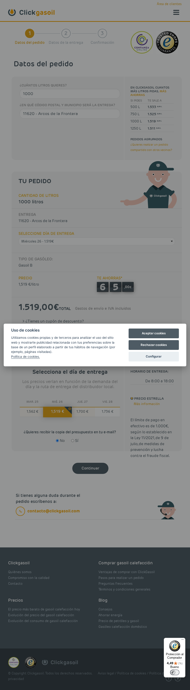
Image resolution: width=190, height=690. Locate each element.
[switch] (174, 672)
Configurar (154, 356)
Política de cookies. (25, 356)
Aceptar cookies (154, 333)
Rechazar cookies (154, 345)
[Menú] (182, 640)
